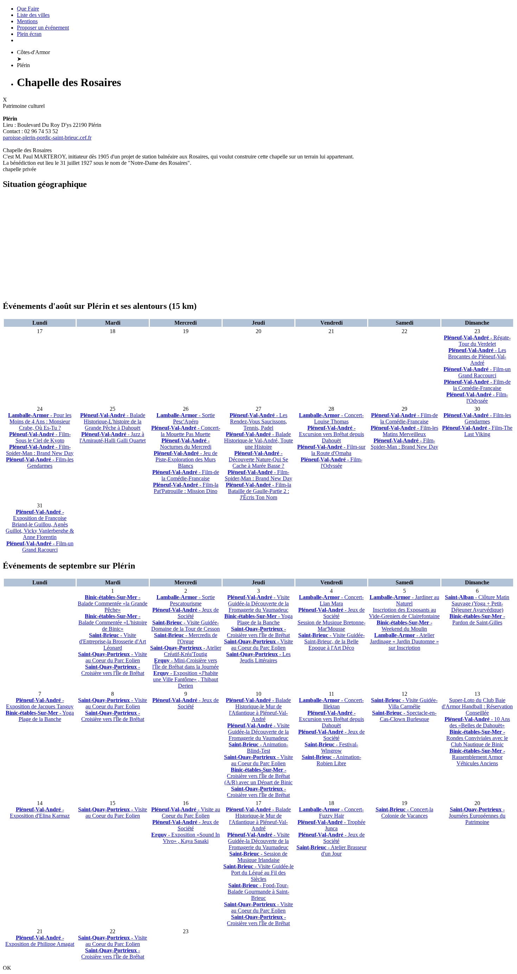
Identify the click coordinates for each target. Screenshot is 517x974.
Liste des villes (33, 15)
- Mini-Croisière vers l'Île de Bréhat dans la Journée (185, 663)
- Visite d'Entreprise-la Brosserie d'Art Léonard (112, 641)
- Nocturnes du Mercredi (185, 443)
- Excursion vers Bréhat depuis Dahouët (331, 434)
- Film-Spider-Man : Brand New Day (40, 450)
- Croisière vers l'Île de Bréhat (112, 670)
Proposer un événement (43, 28)
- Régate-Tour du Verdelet (477, 341)
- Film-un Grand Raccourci (477, 372)
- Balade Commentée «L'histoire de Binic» (112, 622)
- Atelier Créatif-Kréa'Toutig (185, 651)
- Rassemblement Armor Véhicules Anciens (477, 757)
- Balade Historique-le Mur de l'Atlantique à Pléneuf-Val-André (258, 709)
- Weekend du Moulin (404, 625)
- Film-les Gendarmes (40, 462)
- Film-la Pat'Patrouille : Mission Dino (185, 488)
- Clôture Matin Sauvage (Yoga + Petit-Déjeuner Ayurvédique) (477, 603)
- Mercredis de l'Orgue (185, 638)
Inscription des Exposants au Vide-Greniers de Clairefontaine (404, 613)
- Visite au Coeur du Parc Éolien (185, 812)
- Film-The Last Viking (477, 431)
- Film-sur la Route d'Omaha (331, 450)
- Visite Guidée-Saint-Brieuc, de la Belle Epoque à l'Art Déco (331, 641)
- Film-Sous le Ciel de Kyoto (40, 437)
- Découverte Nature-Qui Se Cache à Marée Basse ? (258, 459)
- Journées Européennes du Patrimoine (477, 815)
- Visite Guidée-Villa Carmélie (404, 703)
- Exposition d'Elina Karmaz (40, 812)
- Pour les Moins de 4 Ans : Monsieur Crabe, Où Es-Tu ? (39, 421)
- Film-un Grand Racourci (40, 546)
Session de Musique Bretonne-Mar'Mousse (331, 625)
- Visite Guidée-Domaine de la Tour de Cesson (185, 625)
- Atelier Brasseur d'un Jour (331, 850)
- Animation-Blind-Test (258, 747)
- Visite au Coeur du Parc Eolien (112, 657)
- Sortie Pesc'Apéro (186, 418)
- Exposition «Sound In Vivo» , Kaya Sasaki (185, 838)
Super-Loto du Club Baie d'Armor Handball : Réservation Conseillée (477, 706)
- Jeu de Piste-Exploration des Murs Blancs (185, 459)
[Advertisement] (214, 245)
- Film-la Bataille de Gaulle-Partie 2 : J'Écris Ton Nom (258, 491)
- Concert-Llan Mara (331, 600)
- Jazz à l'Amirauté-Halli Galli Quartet (112, 437)
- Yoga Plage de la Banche (258, 619)
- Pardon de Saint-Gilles (477, 619)
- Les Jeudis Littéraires (258, 657)
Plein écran (29, 34)
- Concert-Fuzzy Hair (331, 812)
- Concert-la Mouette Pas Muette (185, 431)
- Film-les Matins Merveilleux (404, 431)
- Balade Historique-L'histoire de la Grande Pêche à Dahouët (112, 421)
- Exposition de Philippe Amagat (39, 941)
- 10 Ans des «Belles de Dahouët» (477, 722)
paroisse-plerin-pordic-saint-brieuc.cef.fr (47, 138)
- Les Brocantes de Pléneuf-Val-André (477, 356)
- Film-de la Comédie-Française (477, 385)
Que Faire (28, 9)
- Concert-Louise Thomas (331, 418)
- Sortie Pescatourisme (186, 600)
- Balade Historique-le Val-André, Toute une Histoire (258, 440)
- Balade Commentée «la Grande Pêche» (112, 603)
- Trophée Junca (331, 825)
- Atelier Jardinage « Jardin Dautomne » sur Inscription (404, 641)
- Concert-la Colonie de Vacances (404, 812)
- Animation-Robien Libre (331, 760)
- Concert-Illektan (331, 703)
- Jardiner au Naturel (404, 600)
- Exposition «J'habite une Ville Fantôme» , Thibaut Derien (185, 679)
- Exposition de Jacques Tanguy (40, 703)
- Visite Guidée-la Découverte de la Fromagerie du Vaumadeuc (258, 603)
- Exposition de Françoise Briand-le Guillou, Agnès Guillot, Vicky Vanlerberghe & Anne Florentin (40, 524)
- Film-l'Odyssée (477, 397)
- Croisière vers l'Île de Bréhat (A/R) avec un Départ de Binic (258, 776)
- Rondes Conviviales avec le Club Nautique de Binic (477, 738)
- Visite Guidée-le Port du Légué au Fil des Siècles (258, 872)
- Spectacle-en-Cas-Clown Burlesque (404, 716)
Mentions (27, 21)
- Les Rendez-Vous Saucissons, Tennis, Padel (258, 421)
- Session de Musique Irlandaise (258, 857)
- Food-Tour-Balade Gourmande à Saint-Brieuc (258, 891)
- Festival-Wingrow (331, 747)
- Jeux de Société (185, 613)
